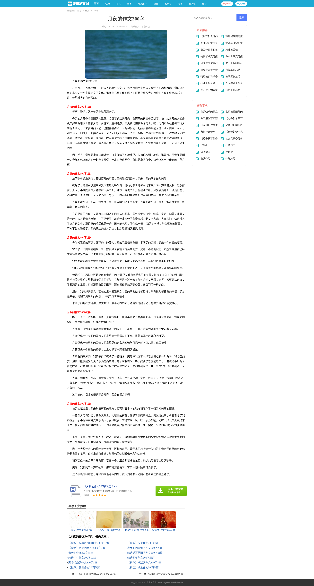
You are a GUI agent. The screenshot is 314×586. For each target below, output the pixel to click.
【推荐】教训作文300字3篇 (84, 567)
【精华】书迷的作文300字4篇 (144, 562)
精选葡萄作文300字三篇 (141, 557)
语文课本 (205, 152)
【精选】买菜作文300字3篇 (143, 543)
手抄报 (229, 152)
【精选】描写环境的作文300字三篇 (88, 543)
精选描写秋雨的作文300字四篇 (145, 552)
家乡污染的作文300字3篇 (82, 562)
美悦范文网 (152, 582)
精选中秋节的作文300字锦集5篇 (165, 574)
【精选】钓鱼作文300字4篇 (143, 567)
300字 (96, 10)
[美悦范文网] (78, 3)
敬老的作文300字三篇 (80, 552)
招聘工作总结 (233, 90)
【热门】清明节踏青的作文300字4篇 (96, 574)
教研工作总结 (233, 76)
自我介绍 (205, 158)
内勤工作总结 (233, 70)
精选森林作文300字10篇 (82, 557)
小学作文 (230, 145)
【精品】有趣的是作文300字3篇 (86, 547)
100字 (204, 145)
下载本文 (146, 26)
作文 (87, 10)
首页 (96, 3)
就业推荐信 (232, 49)
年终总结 (230, 158)
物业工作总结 (208, 83)
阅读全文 (135, 26)
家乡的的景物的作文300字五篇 (145, 547)
